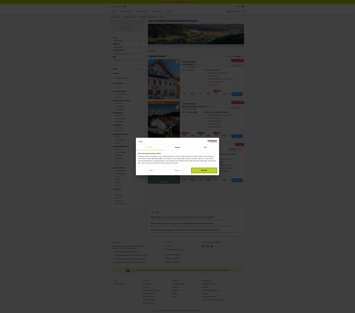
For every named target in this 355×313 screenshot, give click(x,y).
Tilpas (176, 170)
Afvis (151, 170)
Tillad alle (204, 170)
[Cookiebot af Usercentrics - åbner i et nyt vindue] (209, 141)
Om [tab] (205, 147)
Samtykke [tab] (150, 147)
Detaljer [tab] (177, 147)
